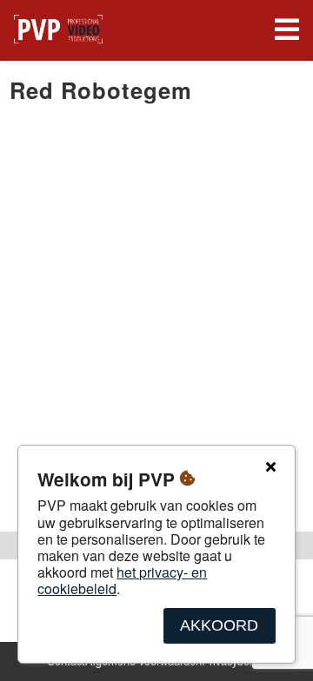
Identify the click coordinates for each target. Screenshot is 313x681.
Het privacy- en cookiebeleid (122, 580)
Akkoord (219, 625)
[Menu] (283, 31)
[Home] (58, 30)
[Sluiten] (270, 467)
